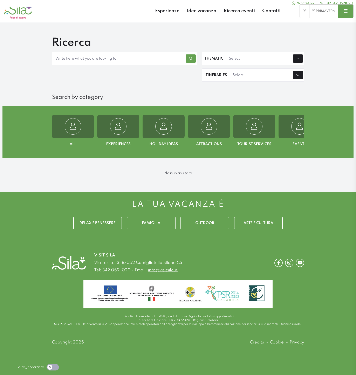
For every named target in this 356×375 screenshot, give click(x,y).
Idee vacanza (201, 11)
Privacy (297, 342)
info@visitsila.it (163, 270)
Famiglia (151, 223)
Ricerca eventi (239, 11)
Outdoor (204, 223)
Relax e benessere (98, 223)
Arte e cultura (258, 223)
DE (304, 11)
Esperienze (167, 11)
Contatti (271, 11)
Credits (257, 342)
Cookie (277, 342)
